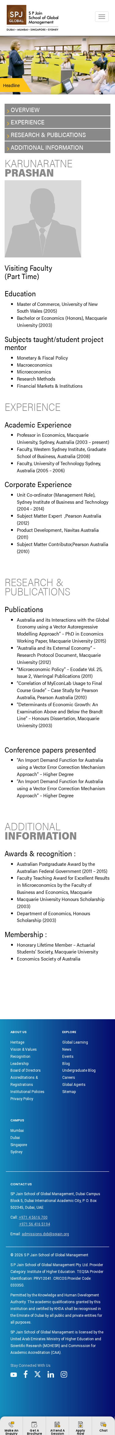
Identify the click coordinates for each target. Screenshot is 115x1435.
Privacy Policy (21, 1099)
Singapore (18, 1145)
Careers (68, 1077)
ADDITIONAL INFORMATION (47, 147)
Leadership (19, 1064)
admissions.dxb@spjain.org (45, 1234)
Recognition (20, 1056)
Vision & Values (23, 1049)
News (66, 1049)
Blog (66, 1064)
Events (68, 1056)
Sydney (16, 1152)
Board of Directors (25, 1070)
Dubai (15, 1138)
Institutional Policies (27, 1092)
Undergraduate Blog (79, 1070)
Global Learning (75, 1042)
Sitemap (69, 1092)
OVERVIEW (25, 109)
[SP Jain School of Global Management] (32, 17)
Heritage (17, 1042)
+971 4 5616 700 (33, 1217)
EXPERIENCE (27, 121)
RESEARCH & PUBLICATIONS (48, 134)
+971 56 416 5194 (34, 1224)
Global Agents (74, 1085)
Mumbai (17, 1130)
